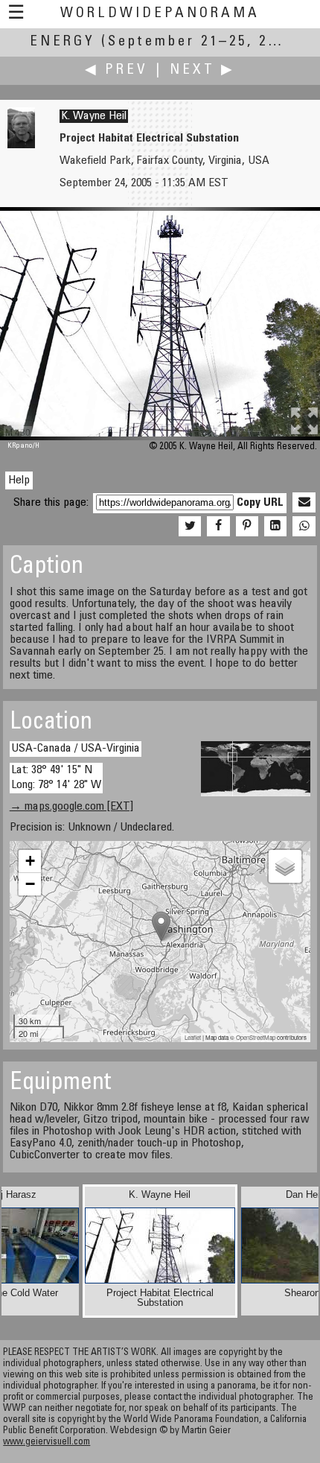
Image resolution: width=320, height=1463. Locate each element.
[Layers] (285, 866)
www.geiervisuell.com (46, 1442)
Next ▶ (202, 70)
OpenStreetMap (255, 1037)
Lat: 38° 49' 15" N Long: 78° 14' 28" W (56, 777)
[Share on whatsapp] (303, 527)
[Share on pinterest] (247, 527)
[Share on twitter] (190, 527)
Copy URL (260, 503)
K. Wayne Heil (94, 116)
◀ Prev (116, 70)
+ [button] (30, 860)
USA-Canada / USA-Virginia (75, 749)
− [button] (30, 884)
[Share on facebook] (218, 527)
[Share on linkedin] (275, 527)
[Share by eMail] (303, 503)
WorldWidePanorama (160, 14)
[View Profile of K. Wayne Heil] (21, 145)
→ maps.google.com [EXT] (71, 807)
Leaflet (193, 1037)
